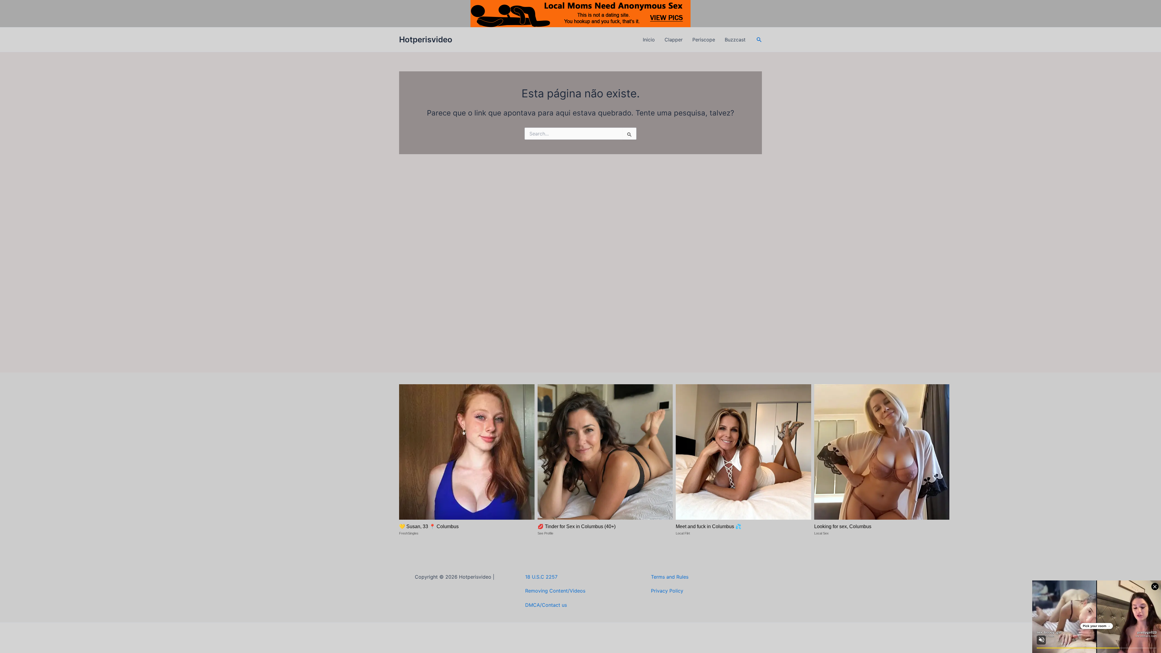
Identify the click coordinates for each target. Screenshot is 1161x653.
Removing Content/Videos (555, 591)
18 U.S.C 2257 (541, 577)
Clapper (674, 40)
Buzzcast (735, 40)
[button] (759, 40)
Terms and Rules (669, 577)
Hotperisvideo (425, 39)
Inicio (649, 40)
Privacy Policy (667, 591)
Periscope (703, 40)
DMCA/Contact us (546, 605)
